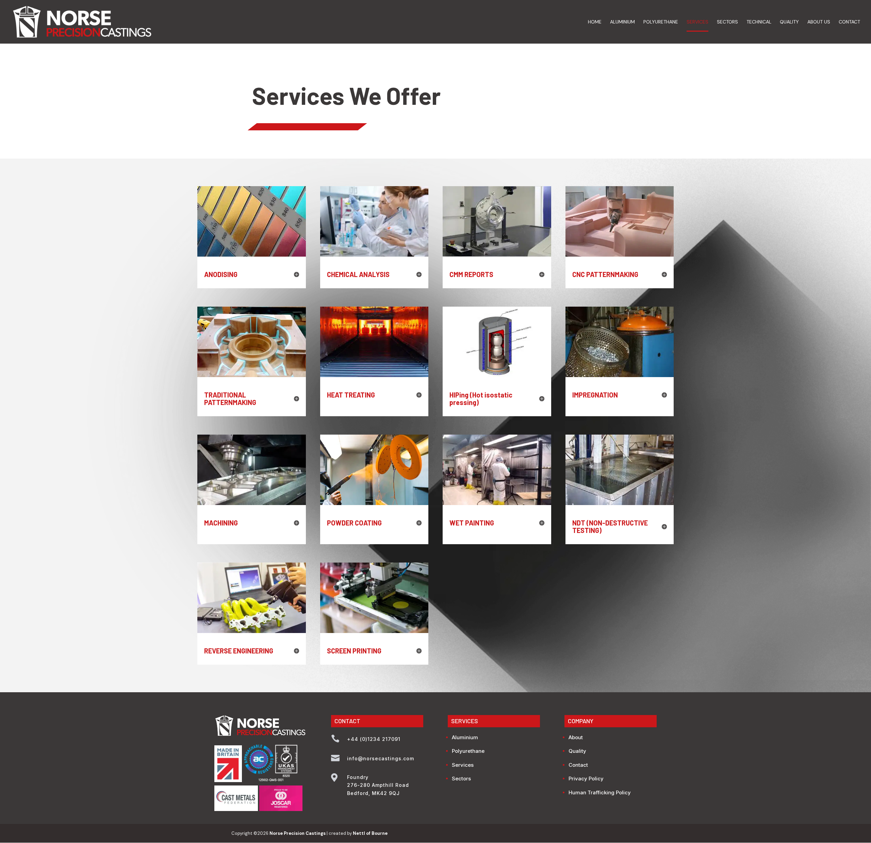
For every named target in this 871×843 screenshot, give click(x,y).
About (576, 737)
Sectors (727, 22)
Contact (849, 22)
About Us (818, 22)
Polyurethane (660, 22)
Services (697, 22)
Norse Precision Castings (297, 833)
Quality (789, 22)
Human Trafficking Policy (600, 792)
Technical (758, 22)
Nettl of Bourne (370, 833)
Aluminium (622, 22)
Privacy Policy (586, 778)
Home (595, 22)
